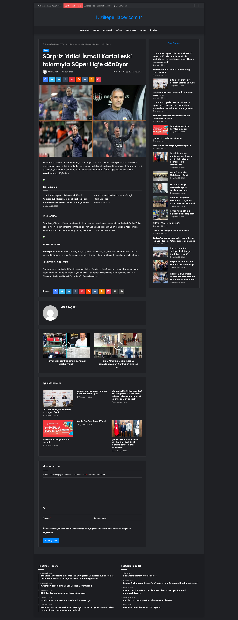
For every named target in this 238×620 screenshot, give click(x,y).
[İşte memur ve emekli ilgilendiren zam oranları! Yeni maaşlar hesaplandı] (160, 277)
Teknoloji (131, 30)
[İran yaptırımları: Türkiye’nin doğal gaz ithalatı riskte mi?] (160, 252)
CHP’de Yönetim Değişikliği (166, 223)
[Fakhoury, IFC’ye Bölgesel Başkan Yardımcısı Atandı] (160, 188)
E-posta (47, 518)
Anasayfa (85, 30)
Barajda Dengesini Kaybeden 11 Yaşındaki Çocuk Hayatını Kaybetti (182, 200)
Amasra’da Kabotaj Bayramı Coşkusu (172, 145)
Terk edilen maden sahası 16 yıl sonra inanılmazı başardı (171, 117)
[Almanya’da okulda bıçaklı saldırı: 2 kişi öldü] (160, 215)
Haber (96, 30)
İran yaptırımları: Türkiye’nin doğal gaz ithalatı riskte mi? (181, 251)
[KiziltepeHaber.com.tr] (119, 17)
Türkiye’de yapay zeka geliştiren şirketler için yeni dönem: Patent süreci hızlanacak (174, 239)
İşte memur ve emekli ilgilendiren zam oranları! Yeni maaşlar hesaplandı (182, 276)
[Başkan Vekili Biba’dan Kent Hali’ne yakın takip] (160, 265)
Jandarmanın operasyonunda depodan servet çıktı (92, 392)
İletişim (154, 30)
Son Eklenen (174, 43)
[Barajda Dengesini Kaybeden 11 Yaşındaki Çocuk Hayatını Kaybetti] (160, 201)
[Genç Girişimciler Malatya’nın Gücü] (160, 176)
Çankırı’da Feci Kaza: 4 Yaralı (91, 421)
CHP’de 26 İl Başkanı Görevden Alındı (171, 230)
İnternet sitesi (100, 518)
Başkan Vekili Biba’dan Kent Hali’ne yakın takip (182, 263)
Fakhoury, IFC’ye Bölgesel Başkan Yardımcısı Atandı (179, 187)
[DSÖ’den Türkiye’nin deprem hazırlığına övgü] (58, 398)
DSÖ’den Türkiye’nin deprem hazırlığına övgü (57, 411)
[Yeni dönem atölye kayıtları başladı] (58, 428)
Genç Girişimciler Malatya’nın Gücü (179, 173)
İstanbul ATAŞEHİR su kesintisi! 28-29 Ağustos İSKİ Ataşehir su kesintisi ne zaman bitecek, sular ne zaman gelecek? (127, 395)
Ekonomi (107, 30)
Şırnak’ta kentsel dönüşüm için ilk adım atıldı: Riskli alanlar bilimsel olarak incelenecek (125, 443)
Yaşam (143, 30)
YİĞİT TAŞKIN (53, 72)
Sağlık (119, 30)
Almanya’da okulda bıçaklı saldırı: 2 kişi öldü (182, 212)
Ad (45, 508)
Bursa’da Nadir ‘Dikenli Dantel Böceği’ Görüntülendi (105, 6)
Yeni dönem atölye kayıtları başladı (56, 441)
